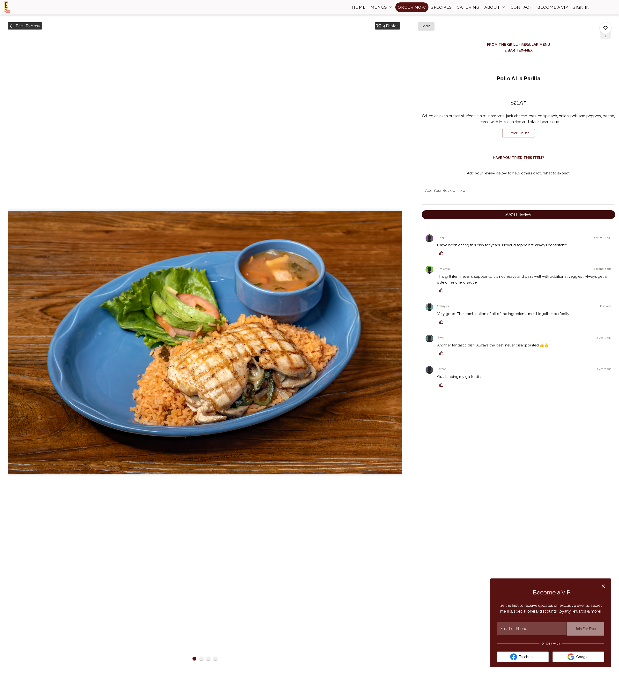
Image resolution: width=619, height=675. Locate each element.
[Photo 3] (208, 658)
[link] (518, 133)
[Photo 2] (201, 658)
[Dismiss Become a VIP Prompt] (603, 586)
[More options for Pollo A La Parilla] (605, 28)
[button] (381, 7)
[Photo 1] (194, 658)
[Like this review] (442, 253)
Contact (521, 7)
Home (359, 7)
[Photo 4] (215, 658)
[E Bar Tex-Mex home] (25, 7)
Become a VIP (552, 7)
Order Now (412, 7)
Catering (468, 7)
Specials (441, 7)
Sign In (581, 7)
